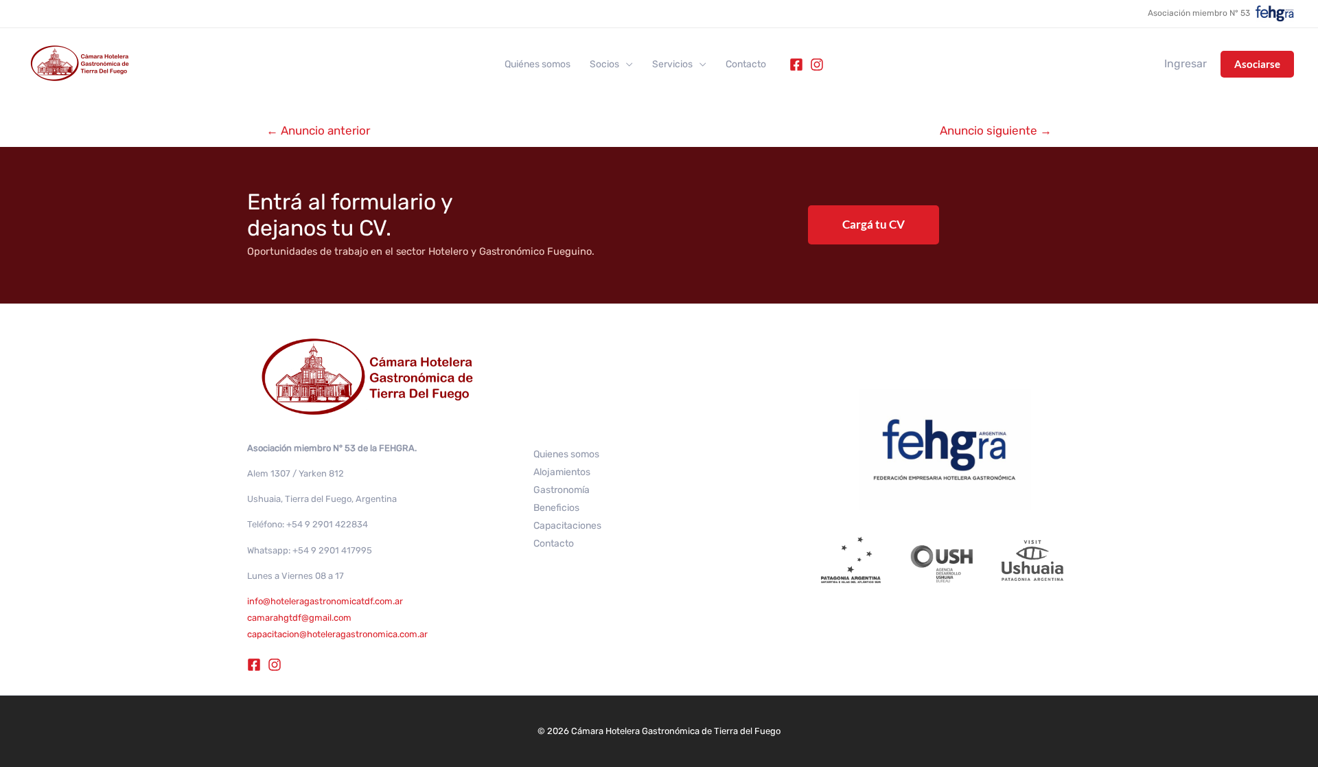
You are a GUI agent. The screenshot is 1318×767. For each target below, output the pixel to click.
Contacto (746, 64)
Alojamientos (561, 472)
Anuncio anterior (318, 130)
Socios (604, 64)
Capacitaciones (567, 525)
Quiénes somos (537, 64)
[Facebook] (796, 64)
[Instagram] (817, 64)
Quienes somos (566, 454)
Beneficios (556, 508)
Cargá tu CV (873, 224)
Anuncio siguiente (996, 130)
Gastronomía (561, 490)
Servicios (672, 64)
